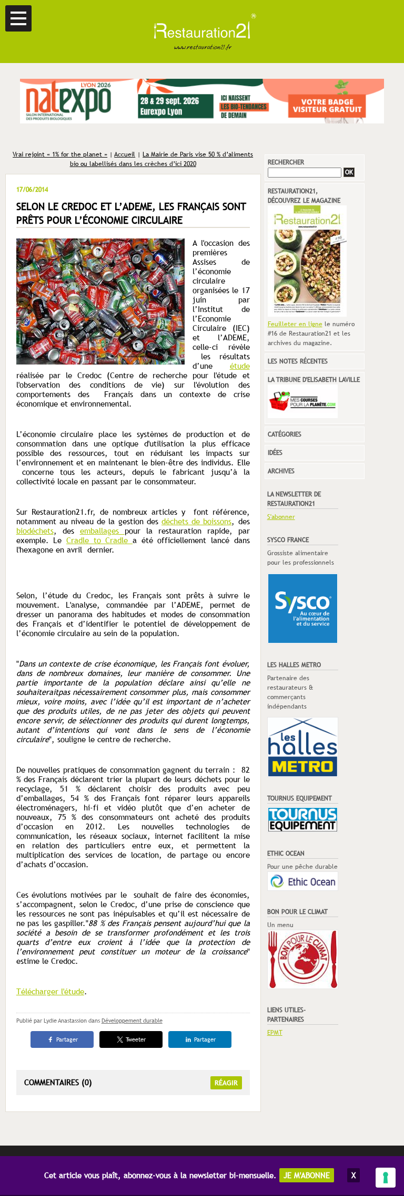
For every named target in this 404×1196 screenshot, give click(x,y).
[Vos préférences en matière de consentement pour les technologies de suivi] (386, 1178)
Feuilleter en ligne (295, 324)
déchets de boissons (196, 521)
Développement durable (132, 1020)
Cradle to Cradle (99, 540)
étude (240, 365)
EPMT (274, 1032)
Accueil (124, 154)
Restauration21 (202, 31)
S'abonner (281, 517)
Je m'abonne (307, 1175)
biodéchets (35, 530)
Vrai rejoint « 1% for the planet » (60, 154)
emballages (102, 530)
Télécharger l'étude (50, 991)
